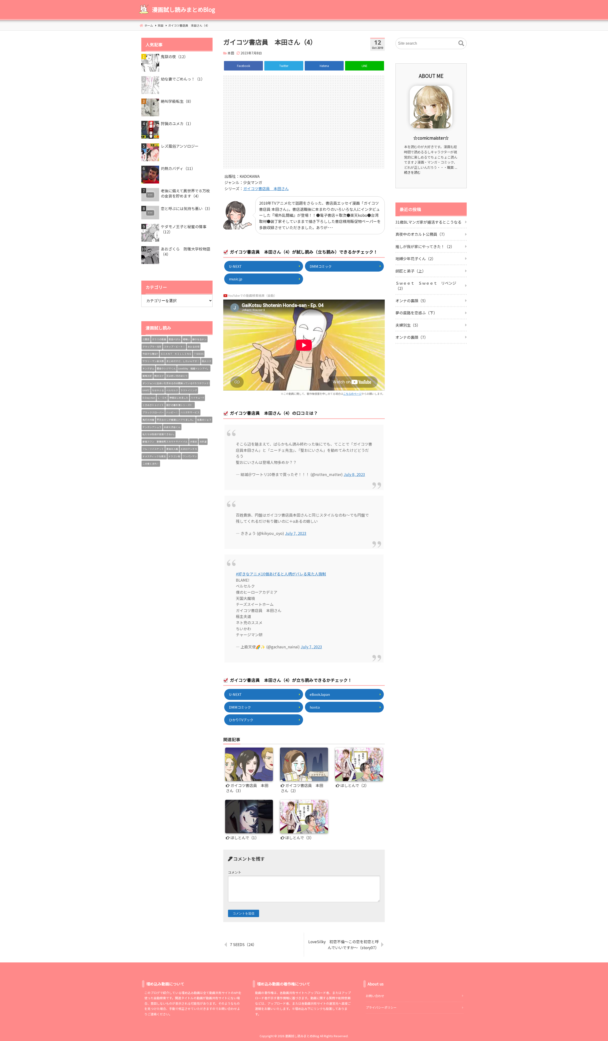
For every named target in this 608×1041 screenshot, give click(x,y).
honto (315, 707)
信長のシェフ (204, 419)
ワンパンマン (190, 456)
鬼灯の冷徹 (148, 419)
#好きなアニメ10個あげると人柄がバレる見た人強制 (281, 574)
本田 (231, 53)
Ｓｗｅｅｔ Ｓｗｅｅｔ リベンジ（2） (425, 285)
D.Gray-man (148, 397)
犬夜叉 (193, 441)
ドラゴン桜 (174, 456)
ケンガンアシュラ (152, 427)
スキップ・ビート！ (174, 346)
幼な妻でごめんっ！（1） (183, 78)
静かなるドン (199, 339)
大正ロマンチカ (188, 449)
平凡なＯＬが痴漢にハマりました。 (176, 419)
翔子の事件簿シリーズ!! (180, 405)
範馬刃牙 (147, 375)
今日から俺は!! (150, 353)
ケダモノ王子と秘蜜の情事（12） (183, 229)
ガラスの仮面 (159, 339)
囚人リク (206, 361)
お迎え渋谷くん (172, 427)
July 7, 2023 (295, 533)
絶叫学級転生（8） (177, 101)
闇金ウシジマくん (166, 368)
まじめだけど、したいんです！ (183, 361)
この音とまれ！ (150, 463)
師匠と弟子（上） (410, 271)
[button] (461, 43)
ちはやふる (158, 390)
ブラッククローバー (153, 412)
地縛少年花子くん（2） (415, 258)
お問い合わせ (375, 996)
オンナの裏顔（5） (411, 300)
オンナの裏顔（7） (411, 337)
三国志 (146, 339)
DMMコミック (321, 266)
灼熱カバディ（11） (178, 168)
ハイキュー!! (197, 397)
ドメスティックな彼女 (154, 456)
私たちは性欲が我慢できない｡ (158, 434)
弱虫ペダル (174, 339)
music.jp (235, 278)
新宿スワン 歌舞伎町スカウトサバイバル (165, 441)
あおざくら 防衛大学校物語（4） (185, 251)
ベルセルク (172, 390)
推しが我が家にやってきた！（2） (424, 246)
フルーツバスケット (153, 449)
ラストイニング (188, 390)
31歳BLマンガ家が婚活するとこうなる (428, 222)
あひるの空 (194, 346)
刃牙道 (203, 441)
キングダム (148, 368)
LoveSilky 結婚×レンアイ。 (193, 368)
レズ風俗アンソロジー (180, 146)
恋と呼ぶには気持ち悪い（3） (186, 208)
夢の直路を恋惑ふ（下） (416, 313)
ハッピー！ (172, 412)
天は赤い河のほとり (177, 375)
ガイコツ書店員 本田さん (266, 188)
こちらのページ (352, 394)
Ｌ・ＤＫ (162, 397)
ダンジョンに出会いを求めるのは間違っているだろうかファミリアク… (176, 383)
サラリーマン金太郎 (153, 361)
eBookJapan (320, 694)
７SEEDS (199, 353)
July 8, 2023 (354, 474)
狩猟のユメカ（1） (177, 123)
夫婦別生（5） (407, 325)
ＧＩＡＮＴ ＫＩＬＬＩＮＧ (176, 353)
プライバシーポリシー (381, 1007)
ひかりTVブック (241, 719)
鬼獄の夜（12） (174, 56)
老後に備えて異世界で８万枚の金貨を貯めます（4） (185, 193)
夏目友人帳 (172, 449)
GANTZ (146, 390)
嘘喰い (186, 339)
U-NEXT (235, 266)
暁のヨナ (159, 375)
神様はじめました (178, 397)
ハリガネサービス (190, 412)
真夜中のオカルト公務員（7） (421, 234)
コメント (234, 872)
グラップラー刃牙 (152, 346)
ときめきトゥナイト (153, 405)
